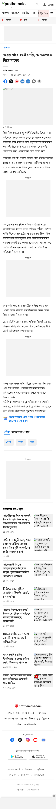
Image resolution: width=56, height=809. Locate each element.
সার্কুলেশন (40, 769)
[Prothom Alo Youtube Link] (37, 740)
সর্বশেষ (5, 13)
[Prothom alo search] (37, 5)
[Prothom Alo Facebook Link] (14, 740)
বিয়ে (32, 442)
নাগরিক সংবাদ (13, 713)
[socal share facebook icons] (6, 83)
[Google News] (43, 740)
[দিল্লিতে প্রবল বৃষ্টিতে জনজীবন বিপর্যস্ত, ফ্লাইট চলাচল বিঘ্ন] (43, 595)
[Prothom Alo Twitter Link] (21, 740)
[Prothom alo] (15, 5)
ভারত (21, 442)
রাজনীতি (25, 13)
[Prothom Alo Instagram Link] (29, 740)
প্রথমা (19, 724)
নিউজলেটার (39, 775)
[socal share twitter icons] (11, 83)
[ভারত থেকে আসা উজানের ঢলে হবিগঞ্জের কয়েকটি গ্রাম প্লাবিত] (43, 682)
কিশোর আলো (28, 713)
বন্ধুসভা (23, 718)
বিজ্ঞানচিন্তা (41, 713)
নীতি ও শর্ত (11, 775)
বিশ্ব (33, 13)
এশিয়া (6, 47)
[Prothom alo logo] (28, 707)
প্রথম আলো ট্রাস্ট (11, 718)
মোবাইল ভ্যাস (30, 724)
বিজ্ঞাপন (28, 769)
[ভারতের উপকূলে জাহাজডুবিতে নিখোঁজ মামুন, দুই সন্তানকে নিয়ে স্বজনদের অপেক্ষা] (43, 573)
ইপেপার (46, 718)
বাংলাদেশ (15, 13)
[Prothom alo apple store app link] (39, 757)
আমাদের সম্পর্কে (13, 769)
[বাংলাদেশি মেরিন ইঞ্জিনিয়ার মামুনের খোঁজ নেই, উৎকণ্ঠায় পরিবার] (43, 661)
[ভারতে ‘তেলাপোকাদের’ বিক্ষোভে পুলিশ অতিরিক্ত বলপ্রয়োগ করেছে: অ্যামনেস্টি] (43, 618)
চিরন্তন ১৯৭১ (34, 718)
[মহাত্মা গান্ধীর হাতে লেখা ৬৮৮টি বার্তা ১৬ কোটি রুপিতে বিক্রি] (43, 640)
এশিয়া (8, 442)
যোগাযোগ (25, 775)
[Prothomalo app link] (17, 757)
